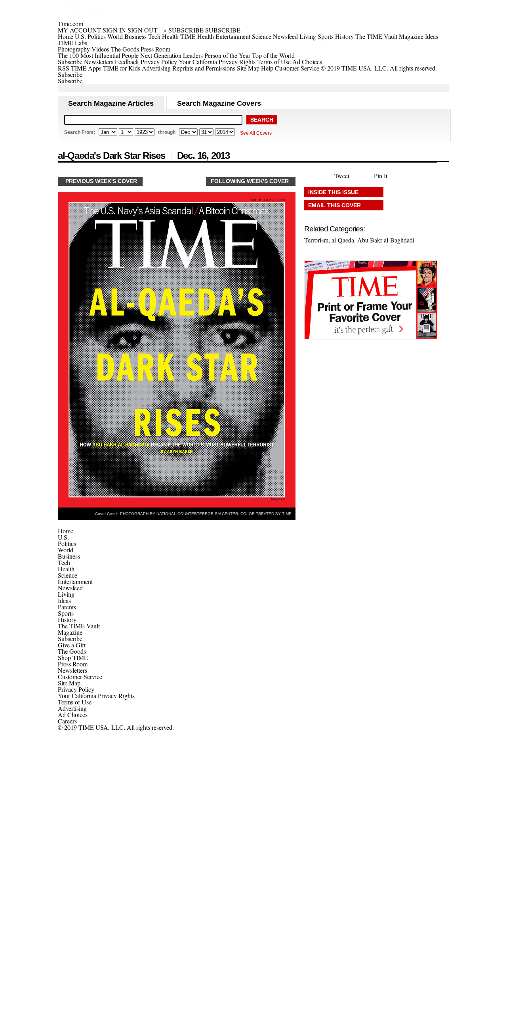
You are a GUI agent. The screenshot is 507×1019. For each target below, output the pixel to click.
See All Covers (256, 133)
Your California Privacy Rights (217, 61)
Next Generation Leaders (171, 55)
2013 (220, 155)
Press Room (73, 664)
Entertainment (75, 581)
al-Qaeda (343, 240)
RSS (63, 68)
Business (69, 556)
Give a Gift (72, 645)
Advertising (156, 68)
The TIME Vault (79, 626)
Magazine (70, 632)
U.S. (63, 537)
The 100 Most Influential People (98, 55)
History (67, 619)
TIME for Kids (121, 68)
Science (67, 575)
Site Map (248, 68)
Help (267, 68)
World (65, 550)
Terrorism (316, 240)
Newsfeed (70, 588)
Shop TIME (73, 657)
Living (66, 594)
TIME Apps (86, 68)
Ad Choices (308, 61)
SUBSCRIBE (186, 30)
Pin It (380, 176)
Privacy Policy (159, 61)
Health (66, 569)
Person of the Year (227, 55)
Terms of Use (274, 61)
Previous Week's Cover (101, 181)
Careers (67, 721)
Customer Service (297, 68)
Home (65, 531)
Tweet (341, 176)
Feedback (127, 61)
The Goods (72, 651)
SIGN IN (114, 30)
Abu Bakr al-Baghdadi (385, 240)
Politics (67, 543)
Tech (64, 562)
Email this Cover (334, 205)
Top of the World (273, 55)
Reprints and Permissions (203, 68)
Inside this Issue (333, 192)
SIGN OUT (143, 30)
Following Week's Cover (250, 181)
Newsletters (98, 61)
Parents (67, 607)
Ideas (64, 600)
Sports (66, 613)
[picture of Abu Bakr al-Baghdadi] (176, 505)
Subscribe (70, 61)
